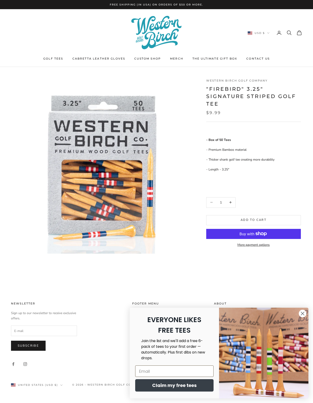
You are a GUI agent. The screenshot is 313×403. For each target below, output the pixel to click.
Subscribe (28, 346)
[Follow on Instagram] (25, 364)
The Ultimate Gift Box (214, 58)
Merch (176, 58)
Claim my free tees (174, 385)
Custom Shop (147, 58)
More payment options (253, 244)
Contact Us (258, 58)
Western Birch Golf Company (237, 80)
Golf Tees (53, 58)
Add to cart (253, 220)
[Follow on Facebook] (13, 364)
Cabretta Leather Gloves (98, 58)
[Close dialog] (303, 314)
